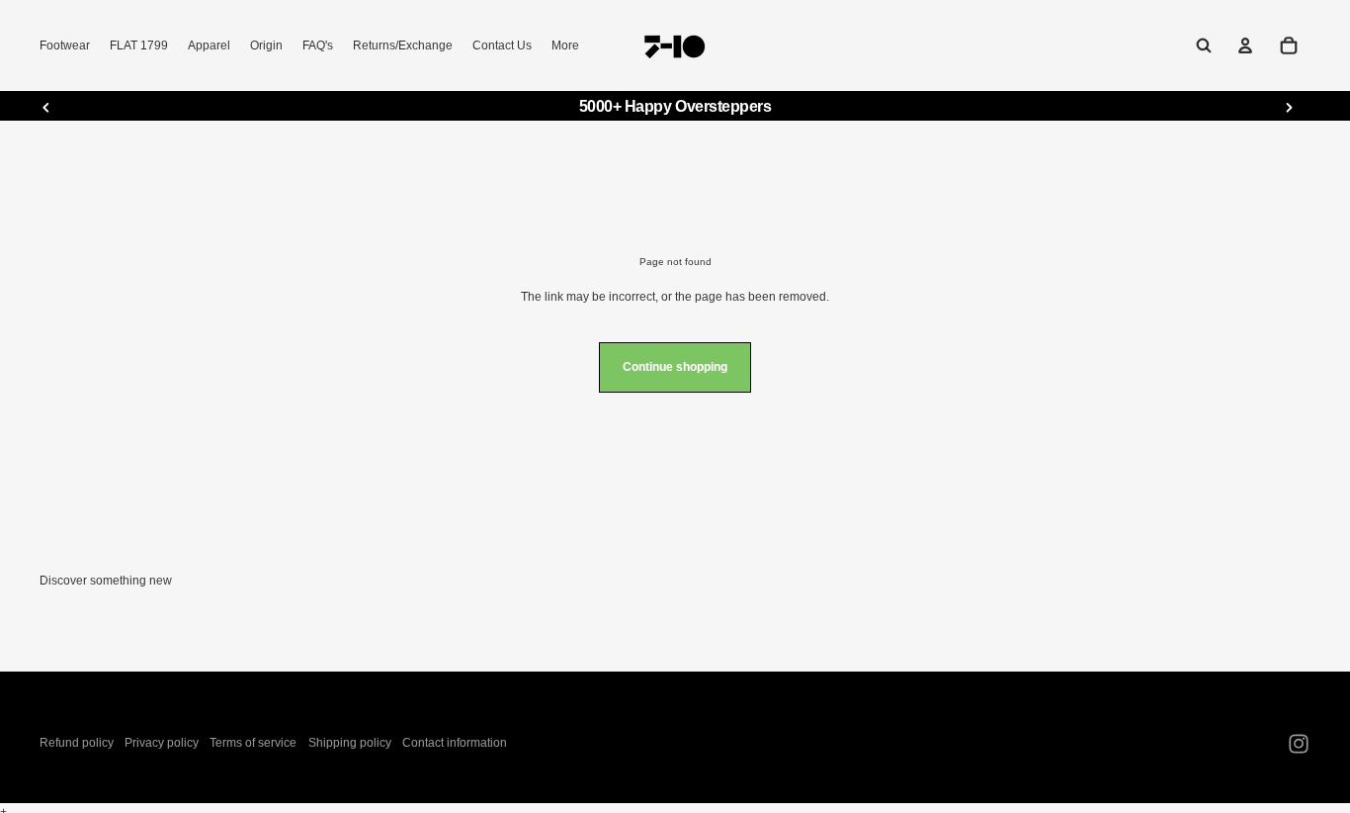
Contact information (454, 743)
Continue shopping (675, 367)
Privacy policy (162, 743)
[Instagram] (1298, 744)
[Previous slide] (46, 107)
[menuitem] (565, 46)
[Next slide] (1288, 107)
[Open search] (1203, 45)
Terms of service (253, 743)
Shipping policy (349, 743)
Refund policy (77, 743)
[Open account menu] (1245, 45)
